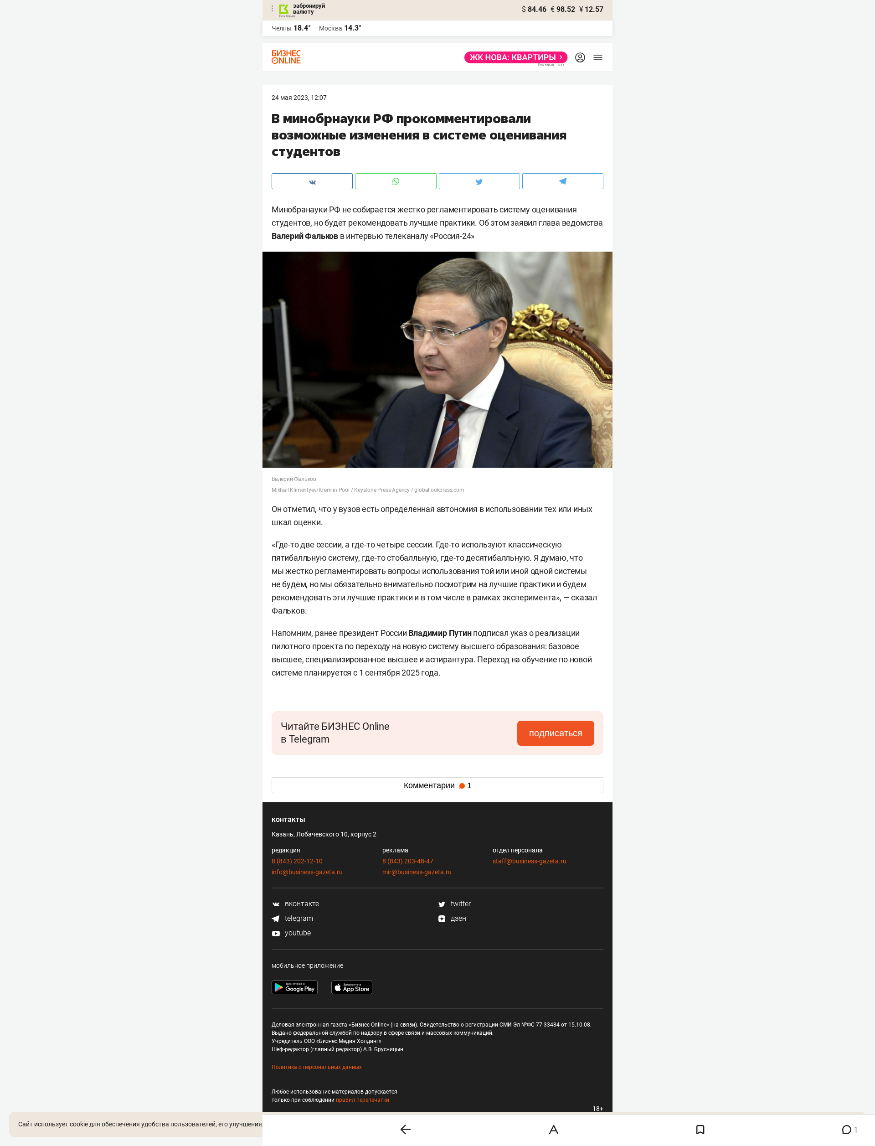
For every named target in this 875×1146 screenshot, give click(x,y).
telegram (298, 918)
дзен (457, 918)
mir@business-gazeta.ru (417, 872)
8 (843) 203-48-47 (407, 861)
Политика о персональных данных (317, 1067)
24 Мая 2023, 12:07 (299, 97)
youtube (297, 933)
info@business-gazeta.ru (307, 872)
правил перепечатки (362, 1100)
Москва (330, 28)
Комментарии (438, 785)
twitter (460, 903)
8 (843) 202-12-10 (297, 861)
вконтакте (301, 903)
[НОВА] (513, 57)
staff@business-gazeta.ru (529, 861)
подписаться (555, 733)
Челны (282, 28)
